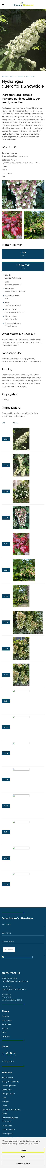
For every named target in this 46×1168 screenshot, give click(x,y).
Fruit (4, 1098)
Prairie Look (7, 1126)
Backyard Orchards (10, 1082)
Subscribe (9, 950)
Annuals (5, 1016)
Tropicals (5, 1036)
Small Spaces (7, 1134)
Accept (23, 1150)
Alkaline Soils (7, 1078)
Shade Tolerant (8, 1130)
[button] (3, 4)
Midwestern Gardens (11, 1110)
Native (4, 1114)
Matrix (4, 1106)
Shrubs (5, 1028)
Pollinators (6, 1122)
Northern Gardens (10, 1118)
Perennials (6, 1024)
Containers (6, 1090)
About (5, 1046)
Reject (23, 1157)
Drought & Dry (8, 1094)
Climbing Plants (9, 1086)
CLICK (6, 439)
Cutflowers (6, 1020)
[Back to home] (23, 4)
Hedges (5, 1102)
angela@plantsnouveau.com (15, 981)
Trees (4, 1032)
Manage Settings (23, 1163)
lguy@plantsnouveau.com (14, 989)
